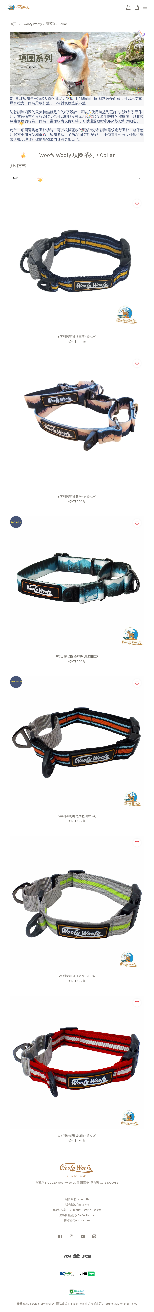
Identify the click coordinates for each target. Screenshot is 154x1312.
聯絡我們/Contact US (77, 1220)
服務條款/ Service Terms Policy (35, 1303)
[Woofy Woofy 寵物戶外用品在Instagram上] (71, 1238)
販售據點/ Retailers (77, 1204)
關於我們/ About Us (77, 1199)
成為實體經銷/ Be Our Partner (77, 1215)
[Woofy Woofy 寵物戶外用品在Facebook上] (60, 1238)
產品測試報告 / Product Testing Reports (77, 1209)
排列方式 (18, 165)
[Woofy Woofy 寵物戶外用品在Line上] (94, 1238)
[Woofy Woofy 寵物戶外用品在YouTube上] (83, 1238)
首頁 (13, 24)
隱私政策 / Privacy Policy (71, 1303)
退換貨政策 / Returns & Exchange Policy (112, 1303)
